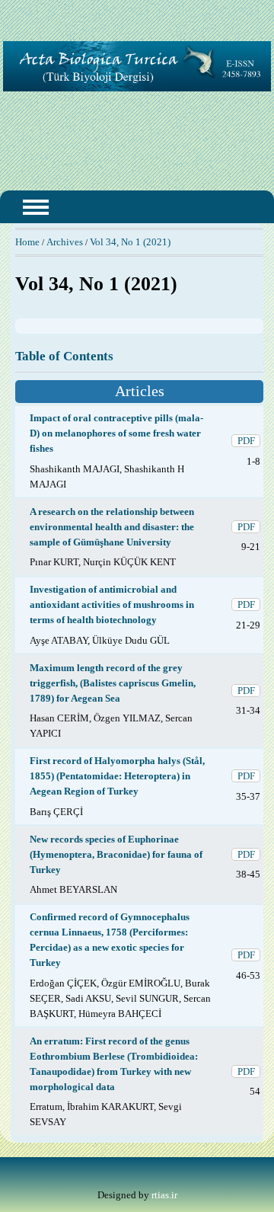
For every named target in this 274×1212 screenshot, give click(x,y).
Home (27, 242)
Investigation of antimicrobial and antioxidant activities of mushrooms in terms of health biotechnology (112, 604)
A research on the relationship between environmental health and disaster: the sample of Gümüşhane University (112, 527)
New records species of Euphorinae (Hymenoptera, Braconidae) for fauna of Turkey (116, 854)
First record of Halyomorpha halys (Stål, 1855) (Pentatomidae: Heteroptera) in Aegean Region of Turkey (117, 776)
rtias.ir (164, 1195)
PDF (246, 440)
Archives (64, 242)
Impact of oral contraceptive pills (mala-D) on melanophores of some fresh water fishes (116, 433)
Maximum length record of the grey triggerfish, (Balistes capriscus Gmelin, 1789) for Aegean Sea (113, 683)
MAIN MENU (36, 207)
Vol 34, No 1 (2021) (130, 242)
